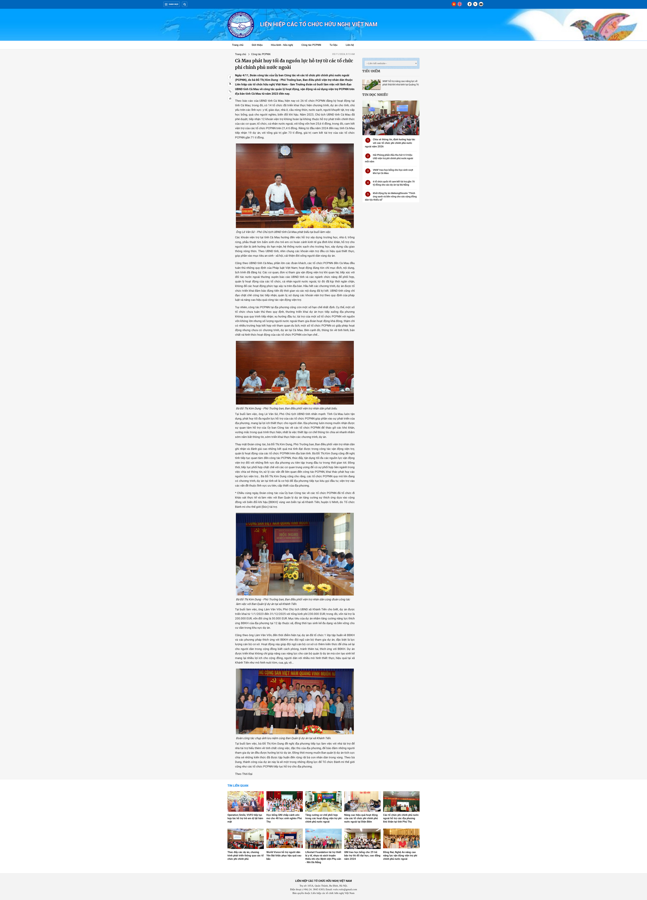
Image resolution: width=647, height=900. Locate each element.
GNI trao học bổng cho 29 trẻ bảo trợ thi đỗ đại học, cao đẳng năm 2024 (362, 855)
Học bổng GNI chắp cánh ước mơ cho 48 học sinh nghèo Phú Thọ (284, 818)
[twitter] (475, 4)
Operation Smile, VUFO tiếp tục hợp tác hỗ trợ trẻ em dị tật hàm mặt (245, 818)
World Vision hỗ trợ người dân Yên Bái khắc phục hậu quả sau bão (283, 855)
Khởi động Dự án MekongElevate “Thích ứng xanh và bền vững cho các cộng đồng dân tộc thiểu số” (391, 196)
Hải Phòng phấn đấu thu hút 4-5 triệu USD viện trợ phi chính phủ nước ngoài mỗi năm (389, 158)
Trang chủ (237, 44)
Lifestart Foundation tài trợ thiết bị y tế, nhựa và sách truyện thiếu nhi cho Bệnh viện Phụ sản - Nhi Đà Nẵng (323, 857)
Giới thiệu (257, 44)
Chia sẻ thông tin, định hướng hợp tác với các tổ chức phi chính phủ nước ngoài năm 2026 (390, 143)
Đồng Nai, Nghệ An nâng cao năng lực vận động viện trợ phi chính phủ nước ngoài (400, 855)
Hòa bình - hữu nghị (282, 44)
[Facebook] (469, 4)
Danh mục (173, 4)
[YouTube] (481, 4)
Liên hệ (350, 44)
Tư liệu (335, 45)
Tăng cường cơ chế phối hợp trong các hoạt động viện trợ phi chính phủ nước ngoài (323, 818)
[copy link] (230, 91)
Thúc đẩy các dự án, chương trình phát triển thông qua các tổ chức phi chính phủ (245, 855)
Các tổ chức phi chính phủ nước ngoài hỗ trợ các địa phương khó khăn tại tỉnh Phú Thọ (401, 818)
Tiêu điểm (371, 71)
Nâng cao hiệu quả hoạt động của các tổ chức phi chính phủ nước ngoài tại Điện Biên (361, 818)
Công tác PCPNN (311, 44)
